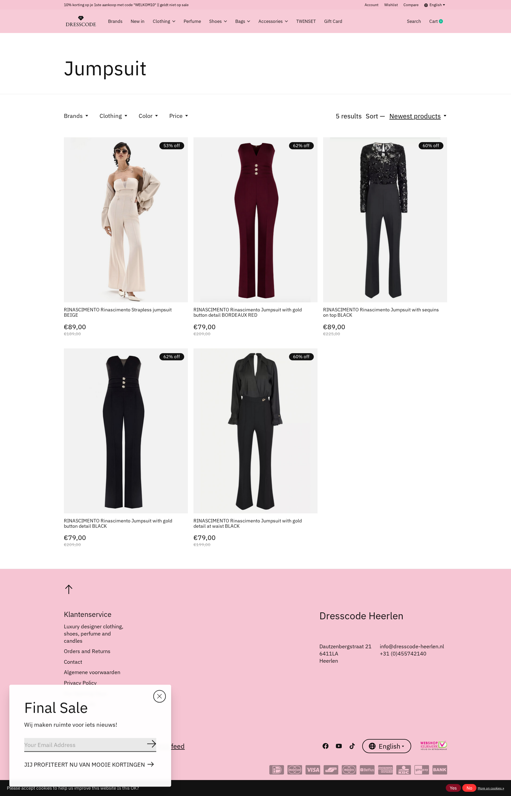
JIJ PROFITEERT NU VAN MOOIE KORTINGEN (84, 764)
